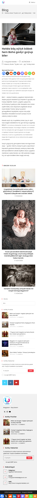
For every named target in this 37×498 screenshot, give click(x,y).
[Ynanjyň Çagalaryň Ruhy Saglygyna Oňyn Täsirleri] (5, 324)
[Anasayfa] (2, 13)
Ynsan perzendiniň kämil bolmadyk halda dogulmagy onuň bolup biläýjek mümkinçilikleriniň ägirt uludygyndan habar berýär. (18, 255)
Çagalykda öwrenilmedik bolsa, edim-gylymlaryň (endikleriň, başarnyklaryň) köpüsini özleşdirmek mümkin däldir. (18, 191)
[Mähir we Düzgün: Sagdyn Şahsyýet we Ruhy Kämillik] (5, 315)
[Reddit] (11, 73)
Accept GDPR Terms (10, 375)
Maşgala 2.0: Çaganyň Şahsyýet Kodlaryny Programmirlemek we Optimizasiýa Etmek (19, 342)
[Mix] (26, 73)
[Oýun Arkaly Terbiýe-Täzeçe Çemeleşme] (5, 353)
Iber (30, 370)
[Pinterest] (18, 73)
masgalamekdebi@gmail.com (18, 477)
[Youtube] (16, 382)
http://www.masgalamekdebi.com (19, 483)
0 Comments (20, 317)
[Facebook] (3, 73)
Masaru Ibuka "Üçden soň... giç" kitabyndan (19, 64)
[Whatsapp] (29, 73)
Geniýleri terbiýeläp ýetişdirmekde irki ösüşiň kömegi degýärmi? (18, 290)
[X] (7, 73)
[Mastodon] (22, 73)
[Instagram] (10, 382)
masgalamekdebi (10, 62)
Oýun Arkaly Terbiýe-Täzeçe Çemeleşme (22, 352)
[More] (33, 73)
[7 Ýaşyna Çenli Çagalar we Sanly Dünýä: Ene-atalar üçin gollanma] (5, 334)
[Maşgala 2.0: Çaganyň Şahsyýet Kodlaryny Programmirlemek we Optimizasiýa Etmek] (5, 343)
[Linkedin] (15, 73)
